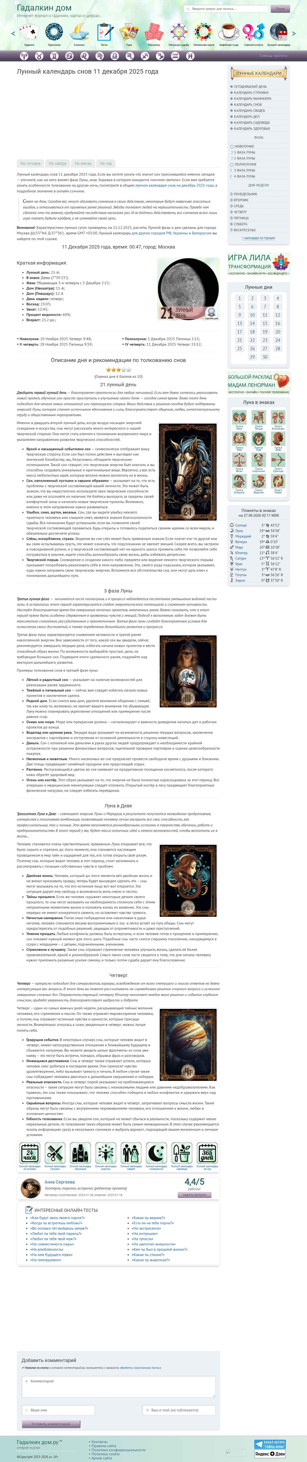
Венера (241, 541)
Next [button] (293, 31)
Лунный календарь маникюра (80, 1168)
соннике (77, 191)
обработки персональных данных (140, 1367)
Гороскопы (54, 45)
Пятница (241, 218)
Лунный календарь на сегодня (30, 1168)
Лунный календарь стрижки (55, 1168)
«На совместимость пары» (52, 1244)
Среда (239, 206)
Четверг (240, 212)
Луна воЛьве (258, 449)
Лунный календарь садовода (182, 1168)
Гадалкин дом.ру (37, 1442)
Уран (238, 564)
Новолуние (244, 146)
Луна (239, 530)
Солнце (241, 525)
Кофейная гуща (228, 45)
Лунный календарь (278, 45)
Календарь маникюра (252, 98)
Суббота (240, 224)
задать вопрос (195, 1194)
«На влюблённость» (47, 1249)
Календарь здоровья (252, 128)
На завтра (57, 163)
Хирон (240, 580)
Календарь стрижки (251, 92)
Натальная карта (204, 45)
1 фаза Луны (244, 152)
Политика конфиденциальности (119, 1449)
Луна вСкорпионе (258, 470)
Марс (239, 547)
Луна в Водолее (259, 491)
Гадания (29, 45)
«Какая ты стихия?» (148, 1254)
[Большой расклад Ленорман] (258, 382)
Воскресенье (245, 230)
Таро (129, 45)
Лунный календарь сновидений (156, 1168)
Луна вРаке (239, 449)
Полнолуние (246, 164)
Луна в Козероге (239, 491)
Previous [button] (13, 31)
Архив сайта (102, 1458)
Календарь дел (247, 116)
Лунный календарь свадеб (131, 1168)
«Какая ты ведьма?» (148, 1217)
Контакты (99, 1441)
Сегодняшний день (250, 86)
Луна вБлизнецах (278, 427)
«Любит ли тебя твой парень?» (56, 1233)
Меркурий (243, 536)
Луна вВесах (239, 470)
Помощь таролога (273, 55)
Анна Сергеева (60, 1181)
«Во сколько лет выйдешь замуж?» (59, 1228)
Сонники (79, 45)
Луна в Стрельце (278, 470)
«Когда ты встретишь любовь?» (56, 1222)
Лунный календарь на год (207, 1168)
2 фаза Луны (244, 158)
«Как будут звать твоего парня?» (57, 1217)
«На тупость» (142, 1238)
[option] (29, 37)
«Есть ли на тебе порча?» (153, 1222)
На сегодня (30, 163)
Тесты (104, 45)
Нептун (241, 569)
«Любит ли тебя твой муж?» (53, 1238)
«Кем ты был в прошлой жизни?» (160, 1249)
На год (106, 163)
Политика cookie (106, 1453)
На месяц (83, 163)
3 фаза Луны (244, 170)
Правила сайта (104, 1445)
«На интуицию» (145, 1233)
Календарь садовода (252, 122)
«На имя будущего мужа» (51, 1254)
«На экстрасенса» (146, 1228)
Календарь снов (248, 104)
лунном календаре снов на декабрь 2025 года (174, 185)
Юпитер (241, 552)
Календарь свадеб (249, 110)
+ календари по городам (258, 238)
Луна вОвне (239, 427)
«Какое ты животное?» (151, 1259)
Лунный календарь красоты (106, 1168)
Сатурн (240, 558)
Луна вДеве (278, 449)
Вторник (241, 200)
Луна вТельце (259, 427)
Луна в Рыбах (278, 491)
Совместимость (253, 45)
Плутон (241, 575)
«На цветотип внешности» (154, 1244)
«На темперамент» (45, 1259)
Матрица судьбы (179, 45)
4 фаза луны (244, 176)
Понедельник (245, 194)
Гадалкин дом (44, 8)
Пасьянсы (154, 45)
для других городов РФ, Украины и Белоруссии (172, 233)
